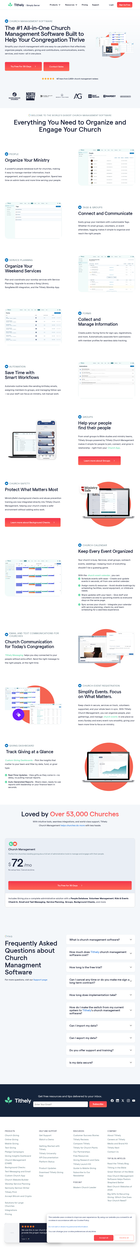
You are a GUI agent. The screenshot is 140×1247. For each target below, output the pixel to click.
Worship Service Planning (17, 1183)
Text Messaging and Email (18, 1171)
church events (110, 716)
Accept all (103, 1237)
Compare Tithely (81, 1143)
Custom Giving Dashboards (19, 760)
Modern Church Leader (84, 1187)
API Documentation (48, 1157)
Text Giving (10, 1147)
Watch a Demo (46, 1139)
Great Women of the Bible (120, 1171)
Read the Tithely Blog (118, 1163)
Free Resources (80, 1155)
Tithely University (47, 1153)
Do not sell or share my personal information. (68, 1226)
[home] (24, 5)
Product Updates (47, 1168)
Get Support (45, 1135)
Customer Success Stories (86, 1135)
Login (111, 5)
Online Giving (11, 1139)
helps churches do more (73, 825)
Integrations (11, 1210)
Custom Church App (15, 1175)
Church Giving (12, 1135)
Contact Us (113, 1151)
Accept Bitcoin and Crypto (18, 1196)
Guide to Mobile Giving (84, 1168)
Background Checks (15, 1167)
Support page (40, 979)
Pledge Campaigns (14, 1151)
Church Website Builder (17, 1179)
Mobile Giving (12, 1143)
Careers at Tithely (116, 1139)
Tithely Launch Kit (82, 1164)
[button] (55, 4)
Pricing (85, 5)
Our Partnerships (81, 1151)
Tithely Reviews (81, 1139)
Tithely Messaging (14, 655)
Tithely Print (11, 1192)
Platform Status (46, 1161)
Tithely (95, 951)
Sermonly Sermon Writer (17, 1187)
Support (95, 5)
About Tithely (114, 1135)
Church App (114, 447)
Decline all (124, 1237)
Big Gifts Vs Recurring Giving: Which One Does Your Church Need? (119, 1197)
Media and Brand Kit (117, 1143)
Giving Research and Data (86, 1160)
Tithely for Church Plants (85, 1147)
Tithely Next (113, 1147)
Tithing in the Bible (116, 1167)
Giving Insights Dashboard (18, 1155)
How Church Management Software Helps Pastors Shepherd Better (120, 1179)
